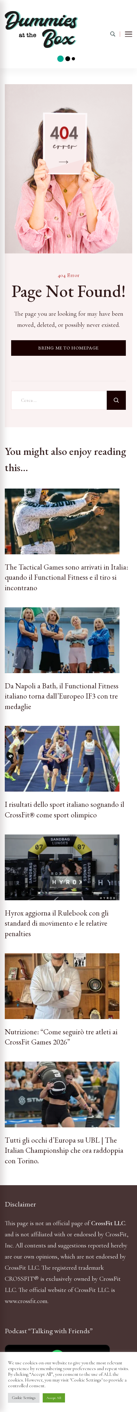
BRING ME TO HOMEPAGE (68, 348)
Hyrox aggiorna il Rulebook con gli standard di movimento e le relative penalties (57, 923)
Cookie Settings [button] (24, 1397)
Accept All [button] (54, 1398)
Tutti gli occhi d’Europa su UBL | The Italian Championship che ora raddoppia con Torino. (64, 1150)
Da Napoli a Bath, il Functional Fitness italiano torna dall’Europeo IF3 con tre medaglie (62, 696)
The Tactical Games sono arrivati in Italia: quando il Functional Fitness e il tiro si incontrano (66, 577)
